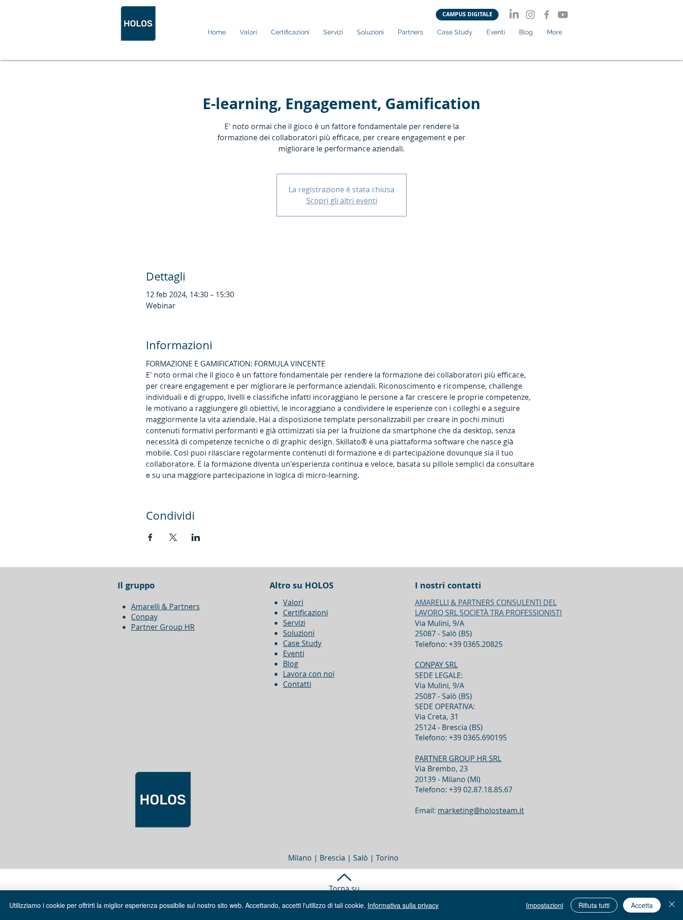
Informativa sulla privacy (403, 905)
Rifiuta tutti (594, 905)
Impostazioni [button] (544, 905)
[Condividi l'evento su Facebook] (150, 537)
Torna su (344, 888)
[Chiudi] (671, 905)
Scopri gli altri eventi (341, 201)
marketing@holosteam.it (481, 810)
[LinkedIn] (514, 14)
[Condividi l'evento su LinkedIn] (195, 537)
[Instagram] (530, 14)
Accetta (642, 905)
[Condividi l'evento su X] (173, 537)
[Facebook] (546, 14)
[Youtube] (563, 14)
